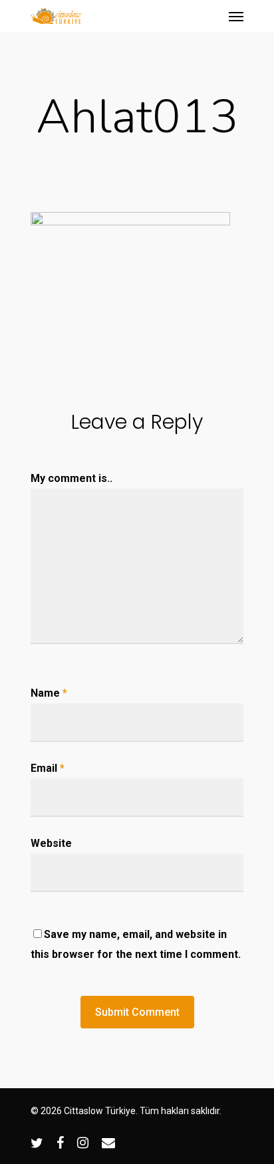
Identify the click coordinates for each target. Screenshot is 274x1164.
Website (51, 843)
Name (49, 693)
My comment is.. (71, 478)
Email (48, 768)
